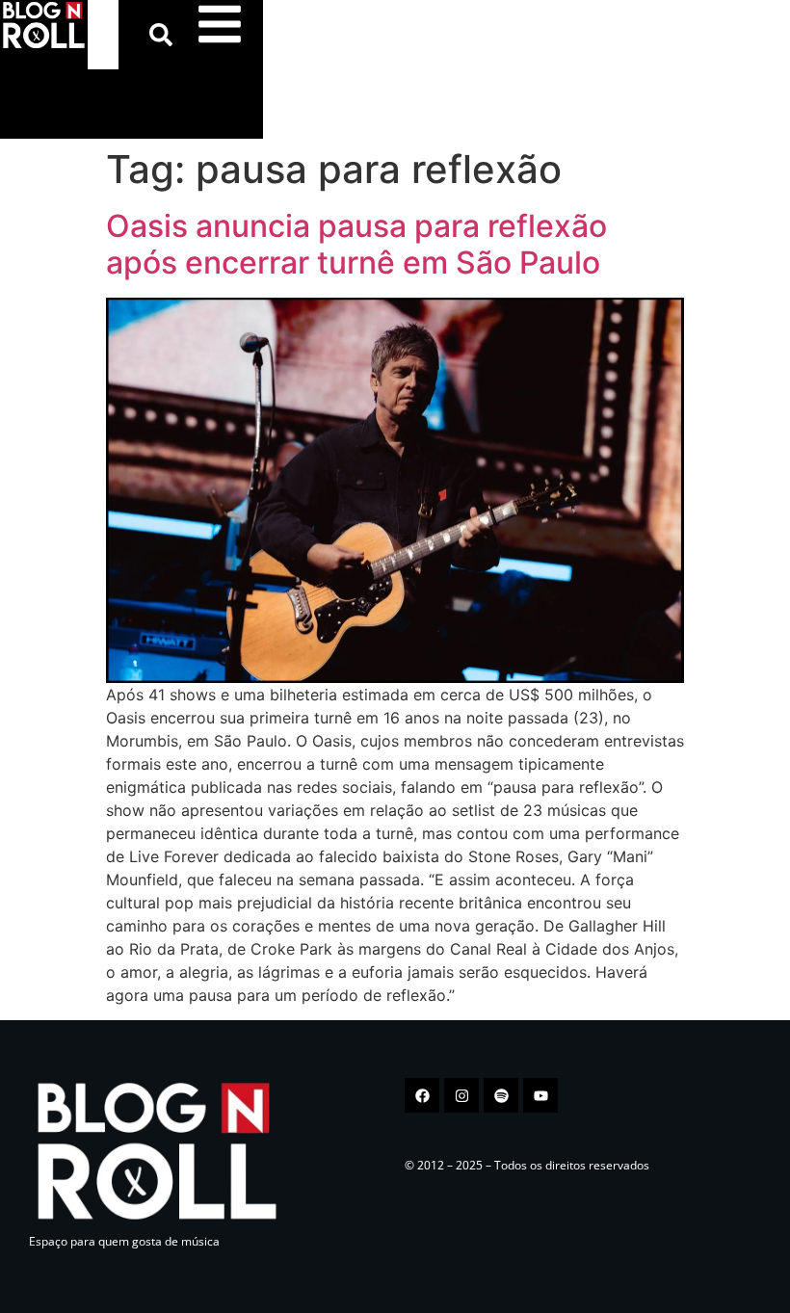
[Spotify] (501, 1095)
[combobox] (103, 34)
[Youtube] (540, 1095)
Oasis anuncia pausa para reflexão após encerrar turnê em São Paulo (356, 244)
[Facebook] (422, 1095)
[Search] (164, 34)
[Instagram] (461, 1095)
